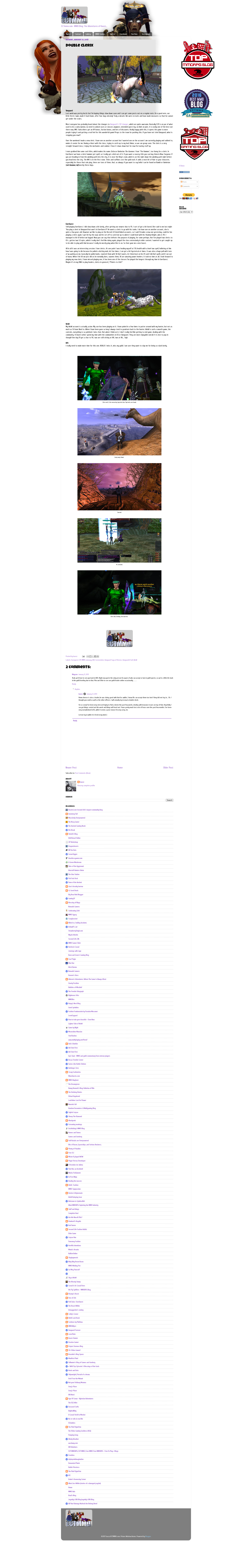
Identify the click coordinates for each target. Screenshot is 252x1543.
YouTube (134, 34)
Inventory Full (73, 814)
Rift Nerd (71, 1395)
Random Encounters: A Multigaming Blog (82, 1108)
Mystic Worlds (73, 935)
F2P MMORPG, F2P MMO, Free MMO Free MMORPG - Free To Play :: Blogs (93, 1451)
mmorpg (89, 660)
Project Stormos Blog (75, 1346)
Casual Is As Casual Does (76, 1286)
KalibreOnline (72, 1254)
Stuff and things (73, 1209)
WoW (135, 660)
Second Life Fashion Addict (77, 1229)
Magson (75, 674)
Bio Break (71, 830)
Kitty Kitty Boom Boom (75, 1262)
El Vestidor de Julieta (75, 1165)
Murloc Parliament (74, 1173)
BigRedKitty (72, 1411)
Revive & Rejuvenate (75, 1193)
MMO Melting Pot (74, 1266)
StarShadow (72, 1036)
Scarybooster (73, 919)
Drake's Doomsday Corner (77, 1479)
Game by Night (73, 1028)
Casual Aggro (72, 854)
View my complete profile (86, 786)
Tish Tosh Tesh (73, 878)
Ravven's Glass (73, 975)
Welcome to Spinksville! (76, 1201)
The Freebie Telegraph (76, 991)
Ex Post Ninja (72, 1177)
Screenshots (99, 660)
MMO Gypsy (72, 915)
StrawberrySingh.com (75, 931)
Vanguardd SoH (128, 660)
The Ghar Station (73, 874)
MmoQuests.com (74, 1076)
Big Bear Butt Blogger (75, 895)
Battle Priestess (73, 1467)
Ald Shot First (73, 1048)
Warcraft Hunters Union (76, 870)
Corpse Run (72, 1237)
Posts (184, 182)
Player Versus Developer (76, 1161)
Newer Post (71, 767)
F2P (80, 660)
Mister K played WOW (75, 1157)
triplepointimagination (75, 1459)
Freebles (71, 1455)
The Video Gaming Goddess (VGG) (79, 1431)
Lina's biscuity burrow (75, 886)
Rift (93, 660)
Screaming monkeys (75, 1124)
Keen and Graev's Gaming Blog (78, 955)
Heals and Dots (73, 1370)
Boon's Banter (73, 1338)
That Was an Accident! (75, 1169)
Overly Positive (73, 983)
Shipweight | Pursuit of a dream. (79, 1374)
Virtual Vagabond (74, 1096)
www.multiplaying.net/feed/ (77, 1040)
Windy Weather (73, 1439)
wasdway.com (73, 1443)
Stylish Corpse (73, 1112)
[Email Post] (83, 656)
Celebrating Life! (74, 911)
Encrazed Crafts (73, 1407)
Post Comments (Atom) (82, 773)
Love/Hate (72, 1334)
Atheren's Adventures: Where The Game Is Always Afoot (87, 979)
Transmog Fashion (74, 1241)
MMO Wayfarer (73, 1080)
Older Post (168, 767)
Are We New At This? (75, 1217)
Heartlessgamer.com (75, 858)
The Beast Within (74, 1306)
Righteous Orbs (73, 995)
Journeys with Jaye (74, 951)
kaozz (81, 694)
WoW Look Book (74, 1318)
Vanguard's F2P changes (119, 124)
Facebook (123, 34)
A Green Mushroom (74, 862)
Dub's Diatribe (73, 1044)
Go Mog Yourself (74, 1270)
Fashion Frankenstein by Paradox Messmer (83, 1011)
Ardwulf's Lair (72, 927)
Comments (186, 186)
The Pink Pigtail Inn (74, 1427)
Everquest (74, 660)
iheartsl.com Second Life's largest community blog (85, 810)
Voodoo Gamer (73, 1342)
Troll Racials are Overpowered (78, 1141)
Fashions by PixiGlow (75, 1322)
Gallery (88, 34)
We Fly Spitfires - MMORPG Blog (79, 1290)
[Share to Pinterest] (97, 656)
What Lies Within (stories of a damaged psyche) (84, 1483)
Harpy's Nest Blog (74, 1003)
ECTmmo (182, 166)
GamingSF (71, 899)
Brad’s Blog (72, 1495)
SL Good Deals (73, 891)
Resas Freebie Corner (75, 1060)
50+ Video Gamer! (74, 1350)
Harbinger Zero (73, 1068)
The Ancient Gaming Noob (77, 826)
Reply (74, 684)
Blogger (148, 1536)
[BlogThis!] (90, 656)
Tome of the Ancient (75, 882)
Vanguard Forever (74, 1330)
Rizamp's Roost (73, 1294)
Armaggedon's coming (75, 1310)
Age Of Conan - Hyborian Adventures (80, 1399)
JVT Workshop (73, 842)
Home (68, 34)
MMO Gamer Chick (74, 943)
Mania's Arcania (73, 1250)
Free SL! (71, 1153)
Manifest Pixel (73, 1358)
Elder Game (72, 1233)
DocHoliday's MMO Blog (76, 1129)
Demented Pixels (74, 1463)
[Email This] (87, 656)
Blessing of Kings (74, 903)
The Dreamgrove (74, 1084)
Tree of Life (72, 1298)
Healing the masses (75, 1181)
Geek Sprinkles (73, 1008)
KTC (69, 1475)
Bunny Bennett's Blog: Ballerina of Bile (81, 1088)
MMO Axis (71, 1492)
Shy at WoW (72, 1278)
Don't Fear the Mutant (75, 1379)
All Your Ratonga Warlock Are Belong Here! (82, 1504)
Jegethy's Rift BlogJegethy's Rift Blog (81, 1500)
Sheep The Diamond (75, 1116)
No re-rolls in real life (75, 1419)
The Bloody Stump (74, 1282)
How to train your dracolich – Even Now (81, 1020)
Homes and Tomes (74, 1133)
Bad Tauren (72, 1225)
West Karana (72, 967)
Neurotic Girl (72, 1104)
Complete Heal (73, 1213)
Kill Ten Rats (72, 850)
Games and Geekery (75, 1137)
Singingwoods (73, 1258)
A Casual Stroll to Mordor (76, 1415)
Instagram (146, 34)
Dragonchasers (73, 846)
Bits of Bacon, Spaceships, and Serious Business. (85, 1145)
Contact (78, 34)
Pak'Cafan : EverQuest (75, 1302)
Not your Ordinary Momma (77, 1382)
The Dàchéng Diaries (75, 1092)
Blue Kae (71, 963)
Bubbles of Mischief (75, 987)
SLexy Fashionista (74, 1072)
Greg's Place (72, 1387)
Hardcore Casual (73, 947)
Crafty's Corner (73, 1314)
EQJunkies (71, 1423)
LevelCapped (72, 1016)
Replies (77, 689)
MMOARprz (72, 1326)
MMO (83, 660)
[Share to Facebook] (95, 656)
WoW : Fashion (73, 1185)
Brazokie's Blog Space (76, 1354)
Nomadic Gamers (74, 907)
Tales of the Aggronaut (76, 866)
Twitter (112, 34)
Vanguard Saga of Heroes (113, 660)
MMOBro (71, 999)
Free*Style (72, 959)
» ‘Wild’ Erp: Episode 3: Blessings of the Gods (83, 1366)
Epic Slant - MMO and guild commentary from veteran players (89, 1056)
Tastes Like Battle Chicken (77, 1064)
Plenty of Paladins (74, 1149)
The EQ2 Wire (72, 1403)
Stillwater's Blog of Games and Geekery (81, 1362)
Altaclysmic (72, 1120)
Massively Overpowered (76, 818)
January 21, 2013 (83, 674)
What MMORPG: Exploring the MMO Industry (83, 1205)
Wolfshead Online (74, 838)
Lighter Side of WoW (75, 1024)
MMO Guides (100, 34)
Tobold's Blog (73, 834)
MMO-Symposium (74, 1189)
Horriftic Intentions (74, 1246)
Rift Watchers (72, 1447)
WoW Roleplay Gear (75, 1197)
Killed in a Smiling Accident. (77, 923)
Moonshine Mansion (75, 1032)
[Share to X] (92, 656)
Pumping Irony (73, 1435)
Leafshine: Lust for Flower (77, 1100)
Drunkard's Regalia (74, 1221)
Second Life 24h (73, 939)
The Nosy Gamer (73, 822)
